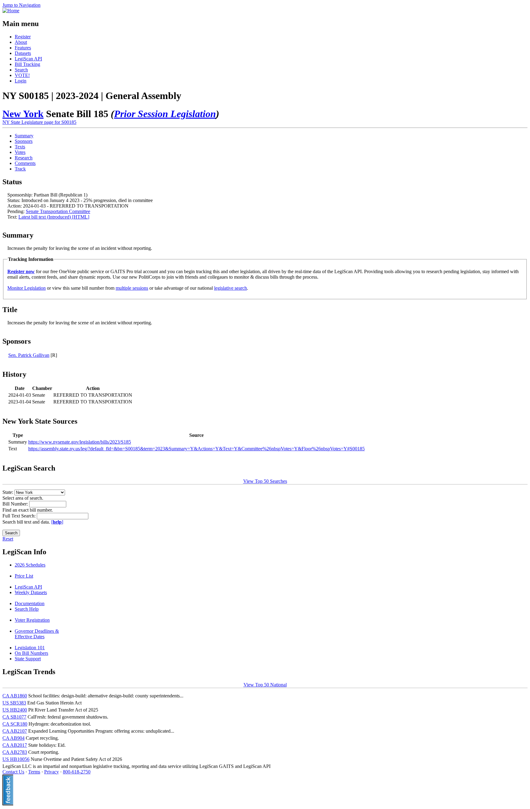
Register (23, 36)
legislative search (230, 288)
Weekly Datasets (31, 592)
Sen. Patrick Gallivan (28, 355)
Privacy (51, 771)
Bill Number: (15, 503)
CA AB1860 (14, 695)
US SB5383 (14, 702)
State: (8, 492)
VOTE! (22, 75)
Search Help (27, 609)
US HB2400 (14, 709)
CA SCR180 (14, 724)
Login (20, 80)
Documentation (29, 603)
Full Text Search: (19, 515)
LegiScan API (28, 58)
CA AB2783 (14, 752)
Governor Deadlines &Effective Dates (37, 633)
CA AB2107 (14, 731)
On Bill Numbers (31, 653)
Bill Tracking (27, 64)
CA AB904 (13, 738)
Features (23, 47)
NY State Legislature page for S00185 (39, 122)
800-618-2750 (76, 771)
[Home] (10, 10)
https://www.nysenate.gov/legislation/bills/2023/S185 (79, 442)
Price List (24, 575)
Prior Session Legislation (165, 113)
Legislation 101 (30, 647)
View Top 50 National (265, 684)
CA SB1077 (14, 716)
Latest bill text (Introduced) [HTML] (53, 216)
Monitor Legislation (26, 288)
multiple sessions (132, 288)
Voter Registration (32, 620)
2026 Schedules (30, 564)
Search (21, 69)
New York (23, 113)
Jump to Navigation (21, 5)
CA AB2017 (14, 745)
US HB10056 (15, 759)
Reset (7, 538)
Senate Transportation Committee (58, 211)
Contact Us (13, 771)
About (21, 42)
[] (57, 522)
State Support (28, 658)
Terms (34, 771)
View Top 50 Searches (265, 481)
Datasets (23, 53)
